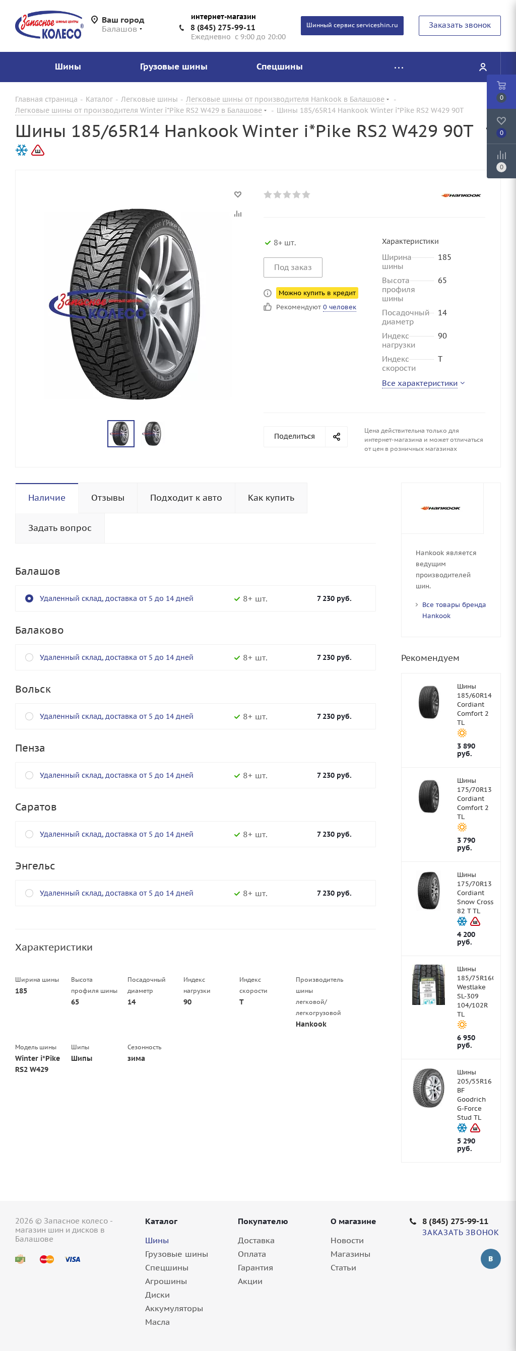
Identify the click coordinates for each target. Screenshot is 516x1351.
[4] (297, 194)
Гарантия (255, 1267)
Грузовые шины (176, 1254)
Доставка (256, 1240)
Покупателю (263, 1221)
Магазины (350, 1254)
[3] (287, 194)
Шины (157, 1240)
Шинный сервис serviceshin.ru (352, 25)
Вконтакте (491, 1259)
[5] (306, 194)
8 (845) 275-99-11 (222, 27)
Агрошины (166, 1281)
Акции (250, 1281)
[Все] (399, 67)
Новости (347, 1240)
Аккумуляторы (174, 1308)
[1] (268, 194)
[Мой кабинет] (482, 67)
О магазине (353, 1221)
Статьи (343, 1267)
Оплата (252, 1254)
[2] (278, 194)
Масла (157, 1322)
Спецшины (166, 1267)
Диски (157, 1295)
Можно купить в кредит (317, 293)
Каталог (161, 1221)
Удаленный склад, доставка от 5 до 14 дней (117, 598)
